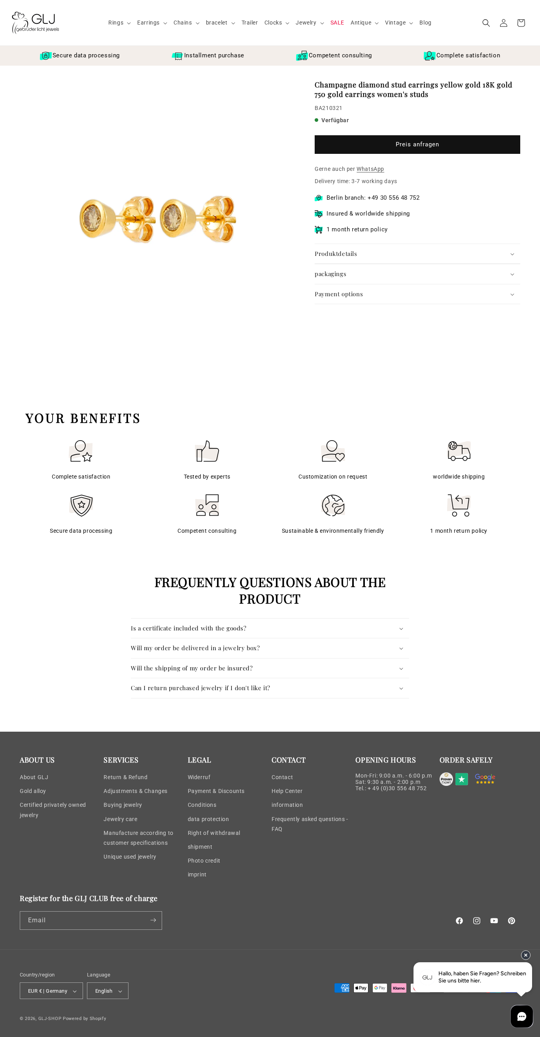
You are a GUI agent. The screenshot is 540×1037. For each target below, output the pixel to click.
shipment (200, 847)
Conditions (202, 805)
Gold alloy (33, 791)
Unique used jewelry (130, 856)
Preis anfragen (417, 144)
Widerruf (199, 777)
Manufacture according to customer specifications (138, 838)
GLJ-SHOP (50, 1019)
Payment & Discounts (216, 791)
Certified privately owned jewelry (53, 810)
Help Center (287, 791)
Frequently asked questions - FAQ (310, 824)
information (287, 805)
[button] (119, 22)
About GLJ (34, 777)
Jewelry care (120, 819)
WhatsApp (370, 169)
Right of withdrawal (214, 833)
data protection (208, 819)
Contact (282, 777)
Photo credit (204, 860)
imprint (197, 875)
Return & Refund (125, 777)
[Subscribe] (153, 920)
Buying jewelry (123, 805)
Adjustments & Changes (136, 791)
